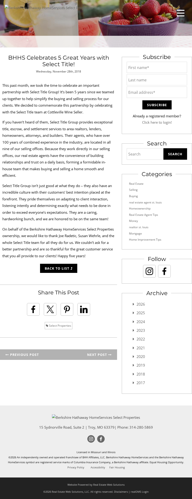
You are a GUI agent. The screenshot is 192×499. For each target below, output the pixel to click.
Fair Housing (117, 467)
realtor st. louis (138, 227)
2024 (141, 321)
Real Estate (136, 184)
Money (133, 221)
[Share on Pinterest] (67, 309)
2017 (141, 382)
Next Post (97, 354)
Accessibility (98, 467)
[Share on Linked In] (84, 309)
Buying (133, 196)
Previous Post (24, 354)
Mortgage (135, 233)
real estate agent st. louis (145, 202)
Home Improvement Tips (145, 240)
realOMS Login (140, 491)
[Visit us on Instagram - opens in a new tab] (149, 271)
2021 (141, 348)
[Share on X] (50, 309)
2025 (141, 312)
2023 (141, 330)
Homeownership (140, 208)
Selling (133, 190)
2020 (141, 356)
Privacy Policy (75, 467)
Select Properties (59, 326)
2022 (141, 339)
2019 (141, 365)
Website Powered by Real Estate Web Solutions (96, 484)
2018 (141, 374)
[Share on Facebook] (33, 309)
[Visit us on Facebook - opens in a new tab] (164, 271)
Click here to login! (157, 122)
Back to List (57, 268)
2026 (141, 304)
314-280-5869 (141, 427)
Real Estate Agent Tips (143, 215)
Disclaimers (121, 491)
